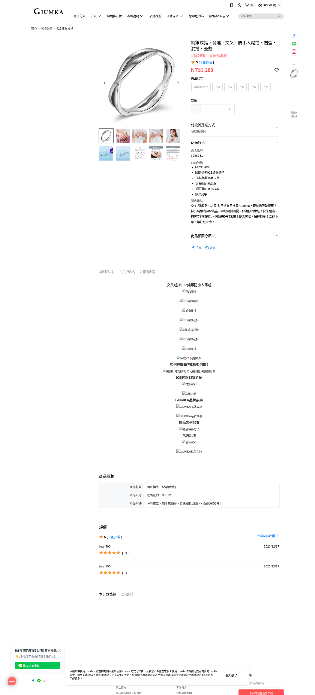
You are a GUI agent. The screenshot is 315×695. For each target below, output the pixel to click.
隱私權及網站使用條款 (129, 693)
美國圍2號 (201, 87)
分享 (199, 248)
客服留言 (181, 687)
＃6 (253, 87)
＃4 (229, 87)
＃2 (265, 87)
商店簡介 (121, 687)
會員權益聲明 (184, 693)
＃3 (217, 87)
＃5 (241, 87)
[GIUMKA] (48, 11)
